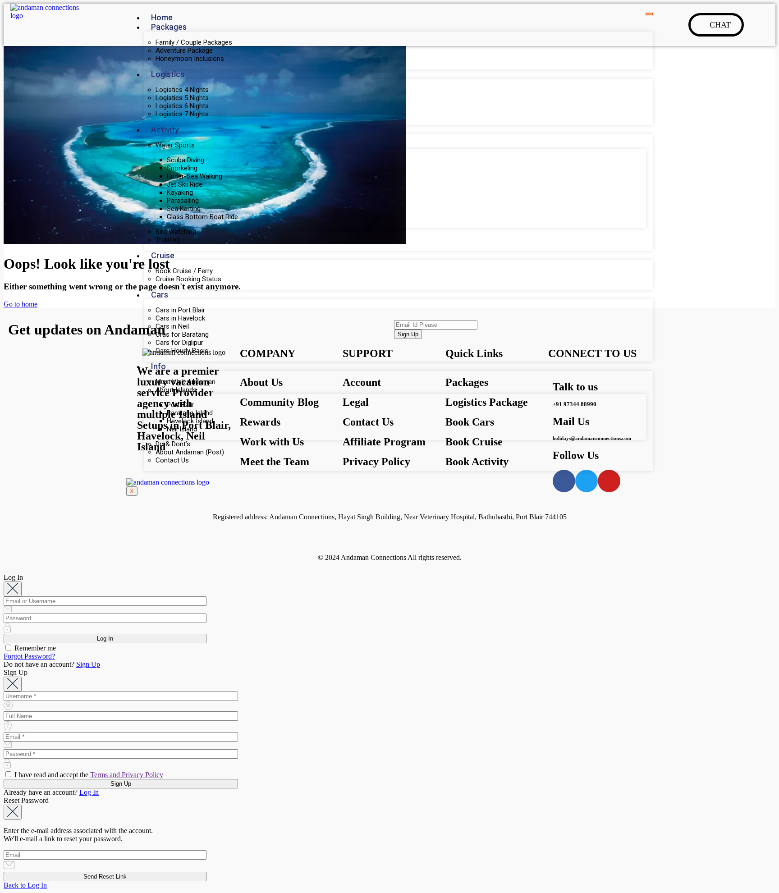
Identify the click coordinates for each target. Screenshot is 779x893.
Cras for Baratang (182, 334)
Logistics (167, 74)
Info (158, 366)
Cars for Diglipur (179, 343)
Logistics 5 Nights (182, 98)
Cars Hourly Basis (182, 351)
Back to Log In (25, 885)
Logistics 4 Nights (182, 90)
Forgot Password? (29, 656)
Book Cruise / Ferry (184, 271)
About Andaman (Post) (190, 452)
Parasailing (183, 201)
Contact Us (172, 460)
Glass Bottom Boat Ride (202, 217)
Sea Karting (184, 209)
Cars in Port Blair (180, 310)
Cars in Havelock (180, 318)
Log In (89, 792)
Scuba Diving (185, 160)
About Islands (176, 390)
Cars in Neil (172, 326)
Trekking (168, 240)
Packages (169, 27)
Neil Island (182, 429)
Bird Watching (176, 232)
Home (162, 17)
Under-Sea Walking (194, 176)
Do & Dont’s (173, 444)
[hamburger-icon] (649, 14)
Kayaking (180, 192)
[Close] (13, 589)
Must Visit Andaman (185, 382)
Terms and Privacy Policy (126, 775)
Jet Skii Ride (184, 184)
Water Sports (175, 145)
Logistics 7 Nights (182, 114)
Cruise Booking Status (188, 279)
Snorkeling (182, 168)
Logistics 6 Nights (182, 106)
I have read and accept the (88, 775)
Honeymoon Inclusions (190, 59)
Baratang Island (190, 413)
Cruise (162, 255)
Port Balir (180, 405)
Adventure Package (184, 50)
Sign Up (88, 664)
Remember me (34, 648)
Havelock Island (190, 421)
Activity (165, 129)
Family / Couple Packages (194, 42)
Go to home (20, 304)
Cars (159, 294)
